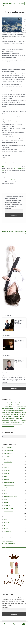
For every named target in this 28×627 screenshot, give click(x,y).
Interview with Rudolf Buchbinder (19, 321)
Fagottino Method (15, 416)
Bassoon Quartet (16, 408)
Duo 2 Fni (6, 467)
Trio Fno (6, 528)
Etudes (5, 476)
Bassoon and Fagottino (6, 404)
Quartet (6, 502)
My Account (4, 624)
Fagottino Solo (8, 418)
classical (11, 412)
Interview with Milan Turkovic (19, 341)
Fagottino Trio (14, 418)
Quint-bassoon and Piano (17, 424)
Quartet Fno (7, 505)
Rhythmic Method (8, 508)
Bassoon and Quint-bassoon (10, 406)
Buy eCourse (7, 456)
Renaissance (4, 426)
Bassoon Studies (13, 410)
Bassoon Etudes (9, 408)
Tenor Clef (6, 522)
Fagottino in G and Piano (7, 416)
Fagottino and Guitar (9, 482)
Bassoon (21, 402)
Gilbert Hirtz (13, 420)
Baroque (9, 402)
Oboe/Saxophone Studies (10, 496)
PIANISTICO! (19, 422)
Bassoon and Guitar (15, 404)
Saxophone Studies (8, 511)
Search (14, 624)
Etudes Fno (6, 479)
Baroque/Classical (15, 402)
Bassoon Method (8, 453)
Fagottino (19, 412)
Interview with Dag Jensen (19, 361)
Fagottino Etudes (15, 414)
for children (8, 420)
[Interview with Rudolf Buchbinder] (8, 325)
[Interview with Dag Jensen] (8, 364)
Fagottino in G (22, 414)
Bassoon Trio (20, 410)
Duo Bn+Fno (7, 470)
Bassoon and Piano (8, 450)
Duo (5, 464)
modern (11, 422)
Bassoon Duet (19, 406)
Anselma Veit (4, 402)
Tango (8, 426)
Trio (5, 525)
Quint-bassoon (8, 424)
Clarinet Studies (8, 462)
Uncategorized (7, 531)
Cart (22, 623)
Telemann (12, 426)
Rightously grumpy (8, 232)
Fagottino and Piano (9, 485)
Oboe (14, 422)
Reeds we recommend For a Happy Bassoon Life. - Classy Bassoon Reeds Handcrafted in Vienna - (14, 544)
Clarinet (7, 412)
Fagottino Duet (9, 414)
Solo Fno (6, 516)
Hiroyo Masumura (20, 420)
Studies (5, 519)
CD (4, 459)
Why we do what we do (20, 232)
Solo (5, 514)
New (5, 490)
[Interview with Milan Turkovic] (8, 345)
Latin (8, 422)
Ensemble (15, 412)
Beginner (4, 412)
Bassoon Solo (7, 410)
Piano (5, 499)
